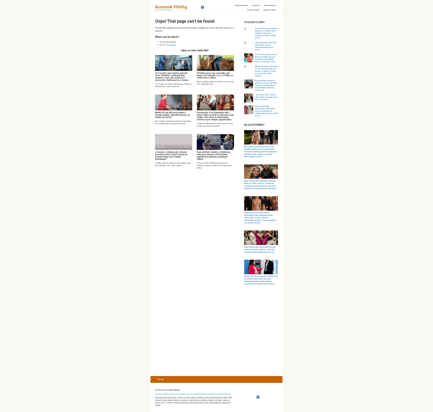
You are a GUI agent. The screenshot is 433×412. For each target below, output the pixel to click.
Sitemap (160, 379)
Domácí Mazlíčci (270, 5)
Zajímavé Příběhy (269, 10)
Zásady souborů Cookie (188, 394)
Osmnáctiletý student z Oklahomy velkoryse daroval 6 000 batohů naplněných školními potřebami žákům (213, 155)
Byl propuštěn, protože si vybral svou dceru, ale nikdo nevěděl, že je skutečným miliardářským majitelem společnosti (266, 85)
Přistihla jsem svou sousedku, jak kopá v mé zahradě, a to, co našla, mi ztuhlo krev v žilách (215, 75)
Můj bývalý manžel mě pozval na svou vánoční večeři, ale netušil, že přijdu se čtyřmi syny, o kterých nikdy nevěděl (266, 71)
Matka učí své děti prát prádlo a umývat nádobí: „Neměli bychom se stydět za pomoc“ (172, 115)
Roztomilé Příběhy (171, 7)
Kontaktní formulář (214, 394)
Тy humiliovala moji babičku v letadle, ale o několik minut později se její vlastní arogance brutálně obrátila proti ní (266, 33)
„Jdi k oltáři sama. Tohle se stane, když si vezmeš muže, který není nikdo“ (266, 97)
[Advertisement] (261, 332)
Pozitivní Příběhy (253, 10)
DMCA (202, 394)
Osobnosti (256, 5)
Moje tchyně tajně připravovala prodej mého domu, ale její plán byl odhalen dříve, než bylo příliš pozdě (266, 111)
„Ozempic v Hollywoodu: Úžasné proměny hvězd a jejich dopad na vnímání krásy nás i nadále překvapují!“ (171, 155)
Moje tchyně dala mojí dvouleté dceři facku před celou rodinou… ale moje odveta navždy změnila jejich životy (259, 249)
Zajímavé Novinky (241, 5)
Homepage (170, 45)
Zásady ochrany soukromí (166, 394)
